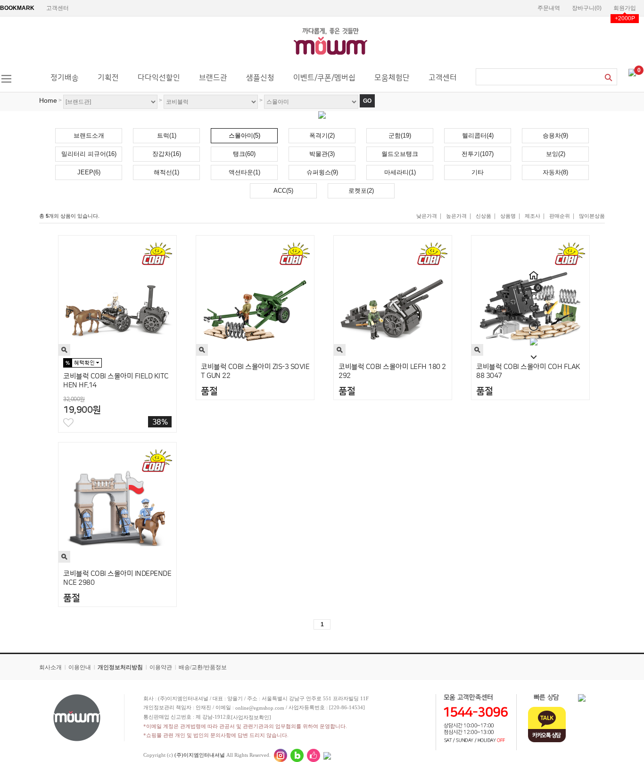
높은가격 (456, 216)
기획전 (108, 78)
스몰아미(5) (244, 135)
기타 (477, 172)
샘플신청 (260, 78)
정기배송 (64, 78)
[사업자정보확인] (251, 717)
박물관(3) (322, 153)
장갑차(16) (166, 153)
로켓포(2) (361, 190)
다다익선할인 (159, 78)
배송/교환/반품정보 (203, 667)
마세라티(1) (400, 172)
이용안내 (79, 667)
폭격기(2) (322, 135)
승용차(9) (555, 135)
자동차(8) (555, 172)
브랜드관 (213, 78)
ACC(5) (283, 190)
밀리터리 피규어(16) (88, 153)
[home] (533, 270)
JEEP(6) (88, 172)
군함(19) (399, 135)
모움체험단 (392, 78)
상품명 (508, 216)
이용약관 (160, 667)
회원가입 (624, 8)
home (48, 100)
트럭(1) (166, 135)
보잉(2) (555, 153)
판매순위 (559, 216)
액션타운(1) (244, 172)
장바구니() (587, 8)
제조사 (532, 216)
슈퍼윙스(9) (322, 172)
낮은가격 (426, 216)
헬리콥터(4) (478, 135)
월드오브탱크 (399, 153)
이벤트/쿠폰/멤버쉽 (324, 78)
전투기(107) (478, 153)
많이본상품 (592, 216)
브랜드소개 (89, 135)
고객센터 (57, 8)
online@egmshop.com (259, 708)
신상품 (483, 216)
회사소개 (50, 667)
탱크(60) (244, 153)
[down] (533, 352)
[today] (533, 321)
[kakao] (533, 338)
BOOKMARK (17, 8)
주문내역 (548, 8)
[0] (632, 72)
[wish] (533, 304)
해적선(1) (166, 172)
